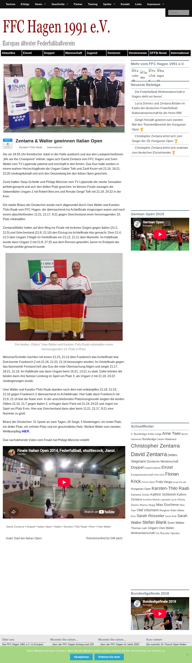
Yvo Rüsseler (162, 533)
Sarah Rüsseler (150, 516)
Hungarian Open (141, 488)
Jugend (91, 53)
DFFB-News (158, 53)
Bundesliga (149, 439)
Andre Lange (154, 434)
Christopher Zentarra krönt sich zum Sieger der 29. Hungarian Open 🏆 (157, 139)
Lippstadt (165, 499)
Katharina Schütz (140, 495)
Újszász (175, 533)
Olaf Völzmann (148, 510)
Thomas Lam (139, 528)
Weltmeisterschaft (142, 533)
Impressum (153, 4)
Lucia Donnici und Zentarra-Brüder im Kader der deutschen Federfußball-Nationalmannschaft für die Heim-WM (158, 108)
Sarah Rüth (171, 516)
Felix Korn (159, 475)
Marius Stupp (147, 504)
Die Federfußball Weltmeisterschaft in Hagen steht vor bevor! (158, 94)
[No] (187, 654)
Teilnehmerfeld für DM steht (104, 538)
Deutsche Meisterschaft (162, 461)
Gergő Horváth (179, 482)
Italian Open (45, 526)
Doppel (49, 53)
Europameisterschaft (142, 474)
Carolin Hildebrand (166, 439)
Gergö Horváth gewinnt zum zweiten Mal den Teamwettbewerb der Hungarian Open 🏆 (159, 124)
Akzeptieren (81, 656)
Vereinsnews (138, 53)
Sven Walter (175, 523)
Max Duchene (167, 505)
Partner (78, 4)
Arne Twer (171, 433)
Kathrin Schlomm (163, 494)
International (180, 53)
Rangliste (165, 510)
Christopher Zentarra (155, 446)
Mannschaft (73, 53)
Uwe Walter (104, 526)
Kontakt (125, 4)
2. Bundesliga (139, 434)
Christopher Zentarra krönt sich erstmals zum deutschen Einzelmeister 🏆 (160, 150)
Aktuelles (8, 53)
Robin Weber (177, 510)
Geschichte (58, 4)
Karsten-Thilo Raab (30, 147)
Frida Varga (164, 482)
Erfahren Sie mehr (109, 656)
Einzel (27, 53)
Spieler (107, 4)
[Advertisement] (159, 182)
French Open (148, 482)
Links (138, 4)
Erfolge (25, 4)
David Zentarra (15, 526)
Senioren (113, 53)
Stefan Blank (154, 522)
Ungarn (153, 528)
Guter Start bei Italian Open (23, 538)
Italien (58, 526)
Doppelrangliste (152, 468)
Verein (38, 4)
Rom (92, 526)
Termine (10, 4)
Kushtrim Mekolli (151, 499)
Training (93, 4)
